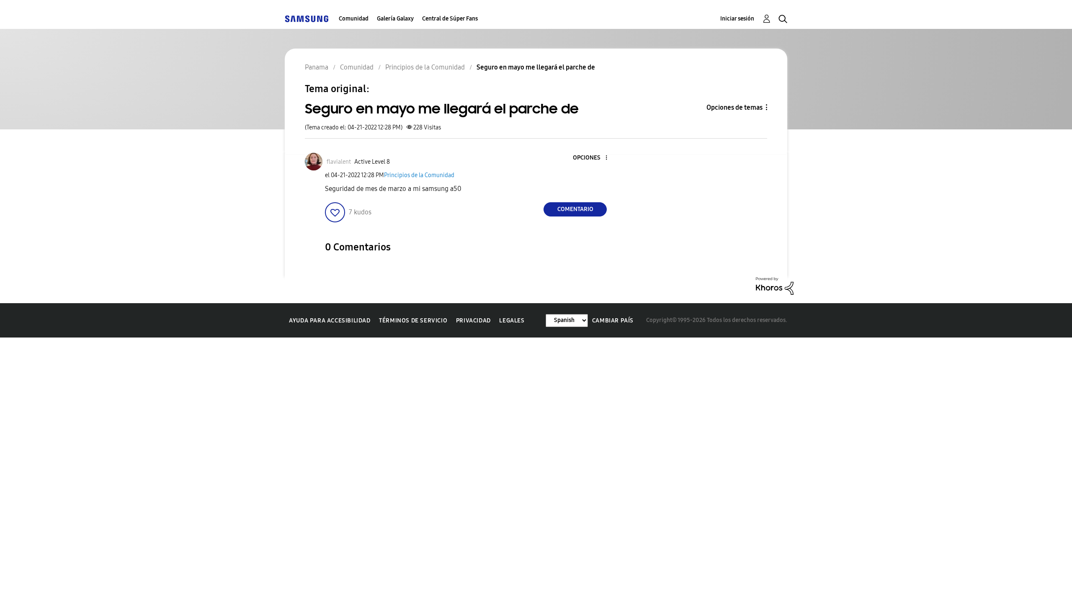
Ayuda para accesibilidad (329, 320)
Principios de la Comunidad (419, 175)
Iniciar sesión (737, 18)
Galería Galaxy (395, 18)
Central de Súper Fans (450, 18)
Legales (511, 320)
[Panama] (306, 19)
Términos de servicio (413, 320)
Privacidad (473, 320)
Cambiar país (613, 320)
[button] (592, 158)
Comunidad (353, 18)
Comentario (575, 209)
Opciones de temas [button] (734, 107)
